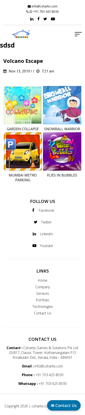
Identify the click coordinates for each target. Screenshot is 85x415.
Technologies (42, 306)
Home (42, 280)
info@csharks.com (45, 6)
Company (42, 287)
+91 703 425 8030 (46, 11)
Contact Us (42, 313)
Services (42, 293)
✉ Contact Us (64, 405)
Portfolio (42, 300)
